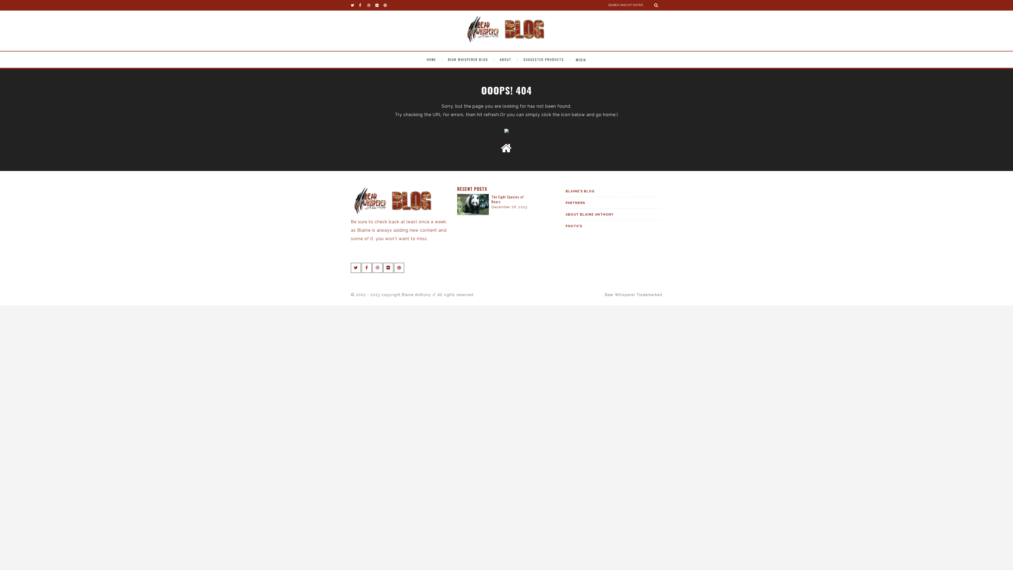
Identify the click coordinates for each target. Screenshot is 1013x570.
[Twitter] (355, 5)
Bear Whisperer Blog (468, 59)
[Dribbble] (371, 5)
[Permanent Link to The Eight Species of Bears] (473, 213)
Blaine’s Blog (580, 191)
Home (431, 59)
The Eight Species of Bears (507, 199)
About (506, 59)
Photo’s (574, 226)
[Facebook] (363, 5)
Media (581, 60)
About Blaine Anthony (590, 214)
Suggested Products (543, 59)
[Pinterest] (387, 5)
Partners (575, 203)
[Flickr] (379, 5)
